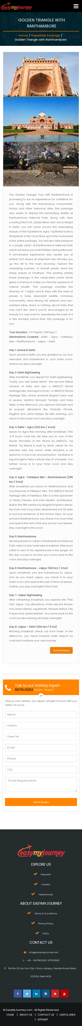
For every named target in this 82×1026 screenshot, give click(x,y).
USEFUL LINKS (67, 1015)
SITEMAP (43, 1019)
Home (23, 35)
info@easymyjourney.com (43, 952)
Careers (45, 884)
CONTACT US (46, 1015)
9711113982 (54, 960)
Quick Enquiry (61, 650)
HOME (10, 1015)
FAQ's (46, 933)
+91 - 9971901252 (37, 960)
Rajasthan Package (45, 35)
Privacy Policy (45, 923)
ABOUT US (26, 1015)
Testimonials (45, 894)
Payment (46, 874)
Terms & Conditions (45, 913)
